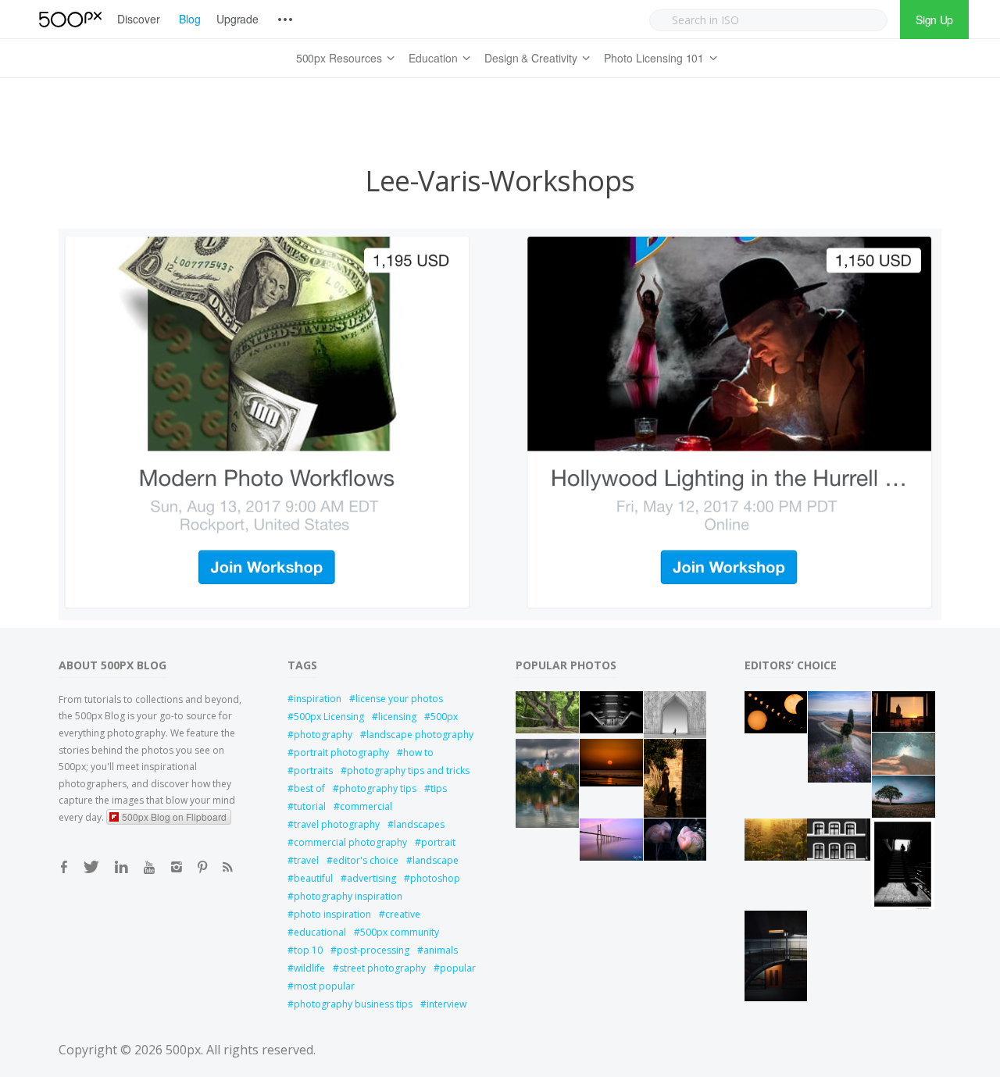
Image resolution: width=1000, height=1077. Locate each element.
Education (433, 58)
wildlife (309, 968)
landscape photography (419, 734)
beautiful (313, 878)
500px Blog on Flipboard (174, 816)
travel (306, 860)
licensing (397, 716)
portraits (313, 770)
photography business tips (353, 1004)
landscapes (419, 824)
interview (446, 1004)
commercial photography (350, 842)
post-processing (373, 950)
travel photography (337, 824)
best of (309, 788)
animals (440, 950)
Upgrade (237, 19)
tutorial (310, 806)
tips (438, 788)
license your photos (399, 698)
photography (323, 734)
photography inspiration (348, 896)
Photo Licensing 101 (654, 58)
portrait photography (341, 752)
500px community (399, 932)
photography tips (377, 788)
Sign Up (934, 19)
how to (418, 752)
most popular (324, 986)
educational (320, 932)
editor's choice (365, 860)
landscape (435, 860)
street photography (382, 968)
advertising (371, 878)
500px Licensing (329, 716)
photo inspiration (332, 914)
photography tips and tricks (408, 770)
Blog (190, 19)
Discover (138, 19)
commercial (366, 806)
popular (458, 968)
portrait (438, 842)
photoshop (435, 878)
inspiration (317, 698)
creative (402, 914)
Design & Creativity (530, 58)
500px (444, 716)
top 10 (308, 950)
